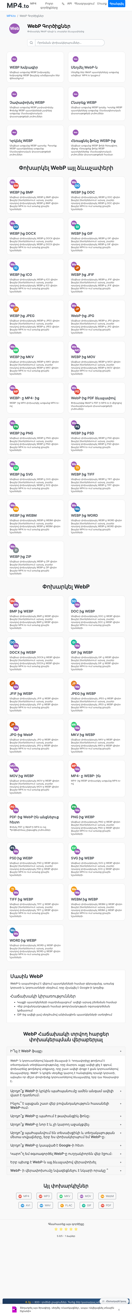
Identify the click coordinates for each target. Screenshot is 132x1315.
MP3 (44, 1196)
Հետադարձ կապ (116, 1301)
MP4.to (11, 15)
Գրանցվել (117, 3)
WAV (45, 1205)
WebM (107, 1196)
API (69, 3)
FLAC (66, 1205)
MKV (65, 1196)
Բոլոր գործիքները (49, 5)
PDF (106, 1205)
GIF (87, 1205)
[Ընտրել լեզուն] (63, 3)
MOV (85, 1196)
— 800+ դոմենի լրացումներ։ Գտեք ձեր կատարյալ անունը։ (66, 1302)
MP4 (33, 3)
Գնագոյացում (84, 3)
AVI (25, 1205)
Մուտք (102, 3)
